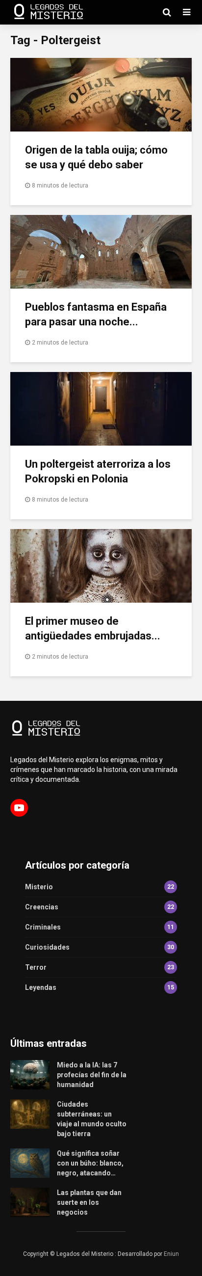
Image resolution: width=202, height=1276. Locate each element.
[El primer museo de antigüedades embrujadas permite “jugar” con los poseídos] (101, 565)
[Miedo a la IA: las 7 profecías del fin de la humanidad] (30, 1074)
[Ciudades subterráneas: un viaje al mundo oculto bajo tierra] (30, 1113)
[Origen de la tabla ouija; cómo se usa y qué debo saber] (101, 94)
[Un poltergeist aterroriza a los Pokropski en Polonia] (101, 408)
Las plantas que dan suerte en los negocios (89, 1202)
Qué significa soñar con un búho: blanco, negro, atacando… (90, 1163)
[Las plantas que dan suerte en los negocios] (30, 1202)
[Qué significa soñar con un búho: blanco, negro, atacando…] (30, 1163)
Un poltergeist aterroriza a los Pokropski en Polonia (98, 471)
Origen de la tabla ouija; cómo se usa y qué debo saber (96, 157)
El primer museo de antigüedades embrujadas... (92, 628)
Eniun (171, 1253)
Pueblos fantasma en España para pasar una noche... (96, 314)
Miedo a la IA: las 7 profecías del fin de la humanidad (91, 1075)
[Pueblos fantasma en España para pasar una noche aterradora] (101, 251)
